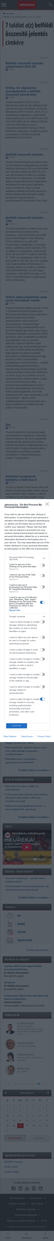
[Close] (48, 505)
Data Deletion (10, 736)
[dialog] (27, 620)
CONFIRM (16, 726)
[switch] (42, 565)
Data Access (27, 736)
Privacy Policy (44, 736)
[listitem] (27, 558)
